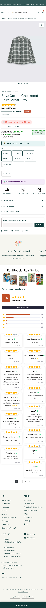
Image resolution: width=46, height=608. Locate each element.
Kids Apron (5, 521)
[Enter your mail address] (20, 577)
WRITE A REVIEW (23, 307)
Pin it (26, 231)
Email (3, 573)
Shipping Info (8, 206)
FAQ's (26, 514)
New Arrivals (6, 500)
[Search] (39, 12)
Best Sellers (5, 504)
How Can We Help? (8, 528)
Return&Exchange (10, 212)
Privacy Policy (29, 504)
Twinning (5, 507)
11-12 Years (18, 159)
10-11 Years (7, 159)
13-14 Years (7, 164)
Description (7, 200)
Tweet (17, 231)
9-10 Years (28, 153)
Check (39, 225)
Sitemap (27, 521)
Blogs (26, 524)
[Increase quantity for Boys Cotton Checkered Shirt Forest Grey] (9, 173)
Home (4, 18)
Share (6, 231)
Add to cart (23, 605)
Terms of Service (30, 510)
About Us (5, 524)
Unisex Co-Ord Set (8, 518)
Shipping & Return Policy (33, 507)
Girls (3, 514)
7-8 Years (6, 153)
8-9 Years (17, 153)
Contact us (28, 517)
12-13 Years (30, 159)
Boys (3, 511)
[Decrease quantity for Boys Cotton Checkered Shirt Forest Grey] (3, 173)
